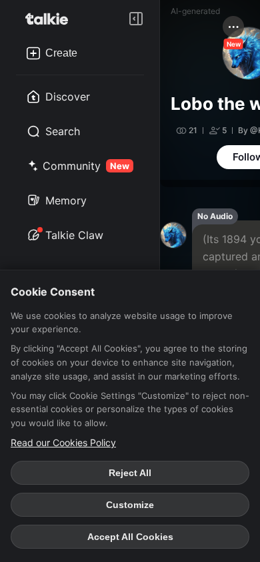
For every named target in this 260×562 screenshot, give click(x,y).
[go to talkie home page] (50, 19)
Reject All (130, 472)
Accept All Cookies (130, 536)
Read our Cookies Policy (63, 442)
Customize (130, 504)
